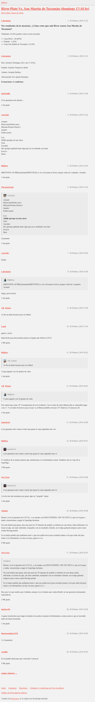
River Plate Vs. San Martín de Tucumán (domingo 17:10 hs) (45, 9)
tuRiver (4, 2)
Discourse (15, 699)
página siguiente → (9, 673)
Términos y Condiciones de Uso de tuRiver (47, 688)
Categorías (12, 688)
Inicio (3, 688)
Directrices (23, 688)
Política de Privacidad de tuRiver (14, 693)
